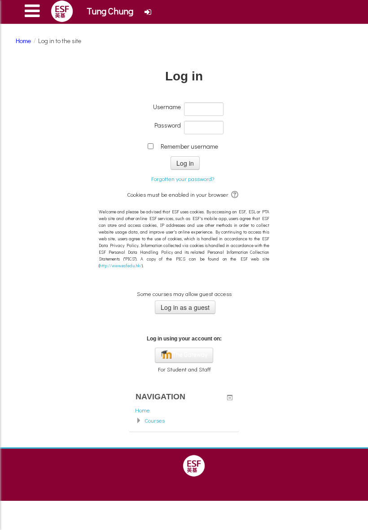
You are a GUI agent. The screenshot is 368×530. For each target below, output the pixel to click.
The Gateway (189, 354)
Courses (155, 420)
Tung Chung (110, 11)
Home (142, 410)
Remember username (189, 146)
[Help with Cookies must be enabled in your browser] (235, 194)
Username (167, 106)
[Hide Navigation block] (229, 397)
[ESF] (194, 464)
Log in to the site (59, 40)
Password (167, 125)
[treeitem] (184, 410)
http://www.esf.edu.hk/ (121, 266)
